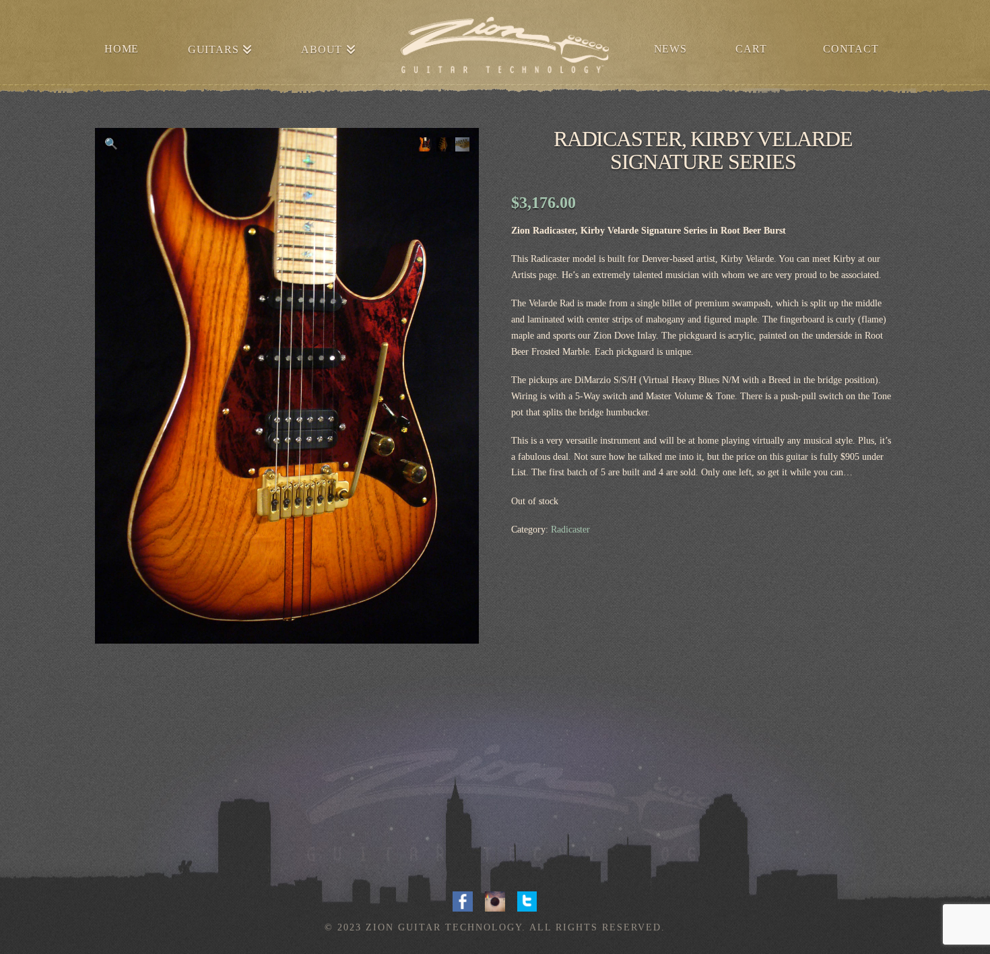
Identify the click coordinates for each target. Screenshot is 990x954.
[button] (111, 144)
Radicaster (570, 529)
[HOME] (504, 47)
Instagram (495, 900)
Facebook (462, 900)
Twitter (527, 900)
